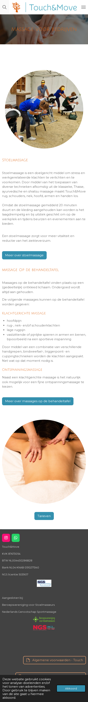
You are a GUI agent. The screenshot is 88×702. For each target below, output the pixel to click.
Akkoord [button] (71, 688)
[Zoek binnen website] (4, 7)
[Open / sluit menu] (83, 7)
